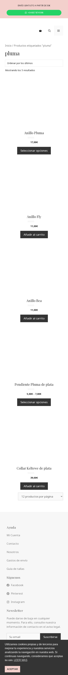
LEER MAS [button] (20, 660)
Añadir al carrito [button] (34, 234)
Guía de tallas (15, 569)
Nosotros (13, 552)
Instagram (18, 602)
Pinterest (17, 593)
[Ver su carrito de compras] (40, 31)
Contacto (13, 543)
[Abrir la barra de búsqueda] (49, 31)
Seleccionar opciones (34, 150)
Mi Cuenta (13, 535)
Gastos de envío (17, 560)
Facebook (17, 585)
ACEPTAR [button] (12, 669)
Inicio (8, 45)
